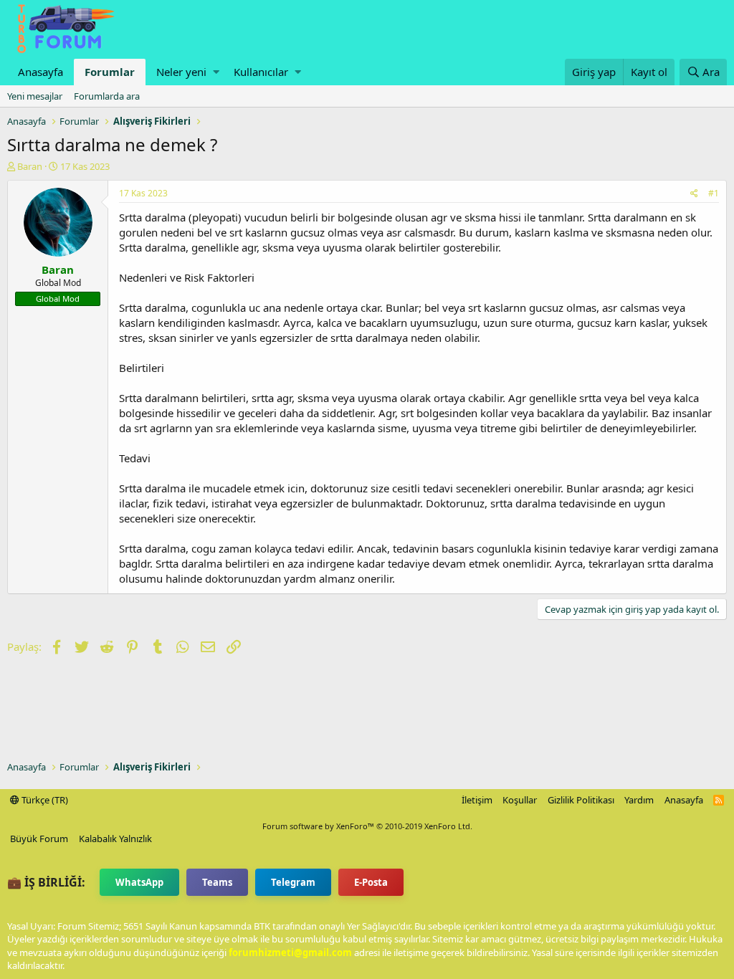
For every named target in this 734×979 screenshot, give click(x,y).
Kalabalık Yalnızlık (115, 838)
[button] (216, 72)
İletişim (477, 799)
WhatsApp (139, 882)
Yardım (639, 799)
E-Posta (371, 882)
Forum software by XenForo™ (367, 826)
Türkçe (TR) (43, 799)
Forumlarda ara (107, 96)
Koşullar (519, 799)
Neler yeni (181, 72)
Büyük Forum (39, 838)
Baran (29, 166)
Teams (217, 882)
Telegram (293, 882)
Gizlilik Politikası (581, 799)
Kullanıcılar (261, 72)
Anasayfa (40, 72)
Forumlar (110, 72)
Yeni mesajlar (34, 96)
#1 (713, 193)
